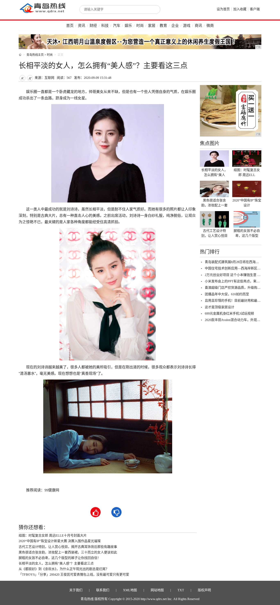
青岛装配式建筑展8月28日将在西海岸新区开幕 (238, 262)
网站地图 (157, 590)
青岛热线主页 (35, 54)
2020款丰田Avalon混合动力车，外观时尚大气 (237, 320)
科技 (105, 26)
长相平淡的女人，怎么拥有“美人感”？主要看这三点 (56, 563)
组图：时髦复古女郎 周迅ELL (247, 172)
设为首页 (223, 9)
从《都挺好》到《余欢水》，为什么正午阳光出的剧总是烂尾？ (64, 569)
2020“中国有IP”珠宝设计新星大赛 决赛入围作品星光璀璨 (60, 541)
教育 (163, 26)
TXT (181, 590)
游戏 (186, 26)
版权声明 (204, 590)
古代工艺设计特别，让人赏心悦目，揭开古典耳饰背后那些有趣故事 (68, 547)
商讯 (198, 26)
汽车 (116, 26)
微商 (210, 26)
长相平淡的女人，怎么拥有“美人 (214, 172)
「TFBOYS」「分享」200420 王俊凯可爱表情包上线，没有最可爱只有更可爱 (74, 574)
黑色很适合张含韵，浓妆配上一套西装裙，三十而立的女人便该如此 (68, 552)
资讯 (81, 26)
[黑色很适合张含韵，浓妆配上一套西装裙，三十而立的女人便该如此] (214, 189)
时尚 (140, 26)
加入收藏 (239, 9)
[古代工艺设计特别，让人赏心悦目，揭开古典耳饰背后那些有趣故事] (214, 219)
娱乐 (128, 26)
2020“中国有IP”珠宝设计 (246, 203)
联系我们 (102, 590)
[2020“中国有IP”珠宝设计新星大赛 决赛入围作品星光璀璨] (246, 189)
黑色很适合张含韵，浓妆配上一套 (214, 203)
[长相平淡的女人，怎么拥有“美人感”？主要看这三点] (214, 158)
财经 (93, 26)
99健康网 (51, 490)
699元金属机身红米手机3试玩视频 (229, 313)
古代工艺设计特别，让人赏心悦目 (214, 233)
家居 (151, 26)
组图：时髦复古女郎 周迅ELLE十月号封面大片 (53, 535)
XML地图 (130, 590)
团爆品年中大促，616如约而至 (227, 294)
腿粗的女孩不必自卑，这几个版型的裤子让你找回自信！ (60, 558)
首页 (70, 26)
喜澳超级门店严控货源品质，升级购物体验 (236, 287)
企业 (175, 26)
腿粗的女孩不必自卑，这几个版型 (247, 233)
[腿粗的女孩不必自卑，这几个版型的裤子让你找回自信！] (246, 219)
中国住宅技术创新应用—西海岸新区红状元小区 (239, 268)
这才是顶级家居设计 (219, 307)
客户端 (255, 9)
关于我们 (75, 590)
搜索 (153, 9)
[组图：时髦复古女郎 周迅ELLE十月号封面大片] (246, 158)
